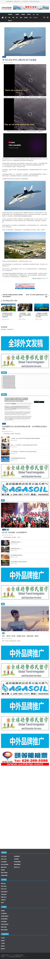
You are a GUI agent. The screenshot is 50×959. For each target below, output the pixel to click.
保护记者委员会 (4, 891)
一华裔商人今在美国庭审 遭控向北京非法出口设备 (42, 315)
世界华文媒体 (4, 856)
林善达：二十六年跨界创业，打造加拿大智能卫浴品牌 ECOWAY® (24, 445)
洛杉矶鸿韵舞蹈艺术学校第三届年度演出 (19, 561)
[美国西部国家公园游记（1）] (5, 549)
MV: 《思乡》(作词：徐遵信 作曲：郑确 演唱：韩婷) (20, 636)
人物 (34, 14)
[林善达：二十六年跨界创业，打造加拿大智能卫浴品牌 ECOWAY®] (5, 446)
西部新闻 (10, 14)
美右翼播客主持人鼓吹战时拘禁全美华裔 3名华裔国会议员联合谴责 (24, 427)
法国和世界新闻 (4, 875)
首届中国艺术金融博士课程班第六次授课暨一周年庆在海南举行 (13, 295)
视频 (21, 17)
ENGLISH (36, 17)
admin (11, 431)
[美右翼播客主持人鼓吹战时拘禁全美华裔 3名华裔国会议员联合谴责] (25, 409)
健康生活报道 (4, 867)
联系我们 (3, 940)
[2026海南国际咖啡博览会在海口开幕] (5, 459)
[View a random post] (47, 17)
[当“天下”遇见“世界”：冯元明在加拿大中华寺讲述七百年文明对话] (5, 452)
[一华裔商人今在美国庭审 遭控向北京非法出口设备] (41, 304)
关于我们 (3, 937)
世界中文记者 (4, 859)
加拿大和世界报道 (4, 864)
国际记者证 (3, 883)
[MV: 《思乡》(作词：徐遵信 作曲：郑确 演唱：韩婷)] (25, 618)
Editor (12, 62)
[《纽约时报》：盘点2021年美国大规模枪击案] (25, 304)
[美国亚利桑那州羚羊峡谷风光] (5, 556)
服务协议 (3, 946)
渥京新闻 (3, 870)
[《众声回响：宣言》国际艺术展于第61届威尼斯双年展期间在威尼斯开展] (5, 439)
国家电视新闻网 (17, 864)
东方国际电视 (4, 913)
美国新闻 (17, 14)
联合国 (2, 902)
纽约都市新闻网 (17, 861)
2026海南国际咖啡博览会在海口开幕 (18, 458)
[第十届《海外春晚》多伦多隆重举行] (25, 515)
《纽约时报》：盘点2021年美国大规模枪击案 (25, 315)
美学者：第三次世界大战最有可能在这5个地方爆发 (36, 295)
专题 (13, 17)
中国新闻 (23, 14)
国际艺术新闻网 (4, 872)
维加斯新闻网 (17, 856)
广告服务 (3, 943)
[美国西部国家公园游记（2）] (5, 543)
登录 (12, 329)
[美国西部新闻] (2, 17)
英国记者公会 (4, 897)
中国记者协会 (4, 894)
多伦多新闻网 (4, 861)
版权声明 (3, 948)
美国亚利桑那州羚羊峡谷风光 (16, 555)
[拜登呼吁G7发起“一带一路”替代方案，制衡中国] (8, 304)
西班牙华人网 (17, 867)
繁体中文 (10, 20)
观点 (37, 14)
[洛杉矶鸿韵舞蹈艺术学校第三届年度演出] (5, 563)
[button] (12, 14)
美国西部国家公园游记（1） (16, 548)
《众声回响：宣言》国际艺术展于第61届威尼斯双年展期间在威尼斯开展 (25, 438)
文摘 (9, 17)
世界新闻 (29, 14)
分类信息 (26, 17)
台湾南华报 (16, 859)
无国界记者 (3, 899)
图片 (17, 17)
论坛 (31, 17)
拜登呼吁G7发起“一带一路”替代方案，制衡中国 (8, 315)
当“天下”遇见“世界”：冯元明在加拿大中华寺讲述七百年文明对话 (23, 451)
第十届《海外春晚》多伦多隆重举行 (14, 532)
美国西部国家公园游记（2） (16, 542)
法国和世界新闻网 (4, 916)
